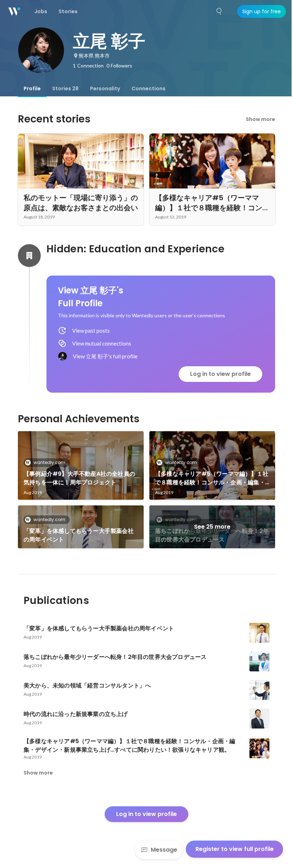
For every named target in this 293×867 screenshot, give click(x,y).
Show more (260, 119)
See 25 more (212, 527)
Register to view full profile (234, 849)
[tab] (32, 88)
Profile (32, 88)
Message (164, 850)
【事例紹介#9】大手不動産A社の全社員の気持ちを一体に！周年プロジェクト (79, 478)
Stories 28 (65, 88)
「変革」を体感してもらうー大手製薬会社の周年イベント (79, 535)
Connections (148, 88)
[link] (81, 465)
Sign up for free (261, 11)
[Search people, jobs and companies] (219, 11)
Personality (105, 88)
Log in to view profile (220, 374)
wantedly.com (49, 462)
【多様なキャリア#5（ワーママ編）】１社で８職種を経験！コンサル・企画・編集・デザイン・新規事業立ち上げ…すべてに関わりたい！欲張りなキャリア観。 (212, 478)
